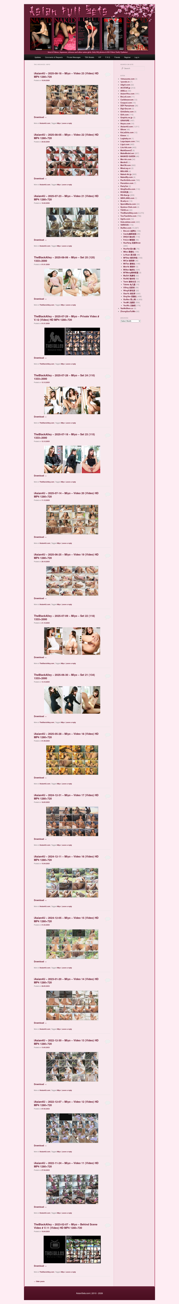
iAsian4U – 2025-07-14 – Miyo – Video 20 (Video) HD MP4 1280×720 (66, 494)
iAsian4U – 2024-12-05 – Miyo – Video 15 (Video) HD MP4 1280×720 (66, 919)
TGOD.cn (124, 210)
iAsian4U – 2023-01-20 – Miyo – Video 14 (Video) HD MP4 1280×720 (66, 980)
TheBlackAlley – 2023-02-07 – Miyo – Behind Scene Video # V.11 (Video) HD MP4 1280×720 (65, 1226)
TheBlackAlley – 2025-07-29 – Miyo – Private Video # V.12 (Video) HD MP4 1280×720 (66, 318)
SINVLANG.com (127, 198)
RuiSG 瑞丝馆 (129, 278)
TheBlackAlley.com (47, 305)
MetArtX (124, 162)
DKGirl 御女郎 (129, 236)
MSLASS (124, 171)
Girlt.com (124, 114)
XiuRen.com (125, 227)
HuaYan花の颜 (129, 248)
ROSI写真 (124, 192)
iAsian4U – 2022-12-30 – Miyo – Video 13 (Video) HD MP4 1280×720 (66, 1042)
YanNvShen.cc (126, 308)
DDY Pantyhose (127, 105)
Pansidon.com (126, 183)
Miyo (59, 123)
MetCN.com (125, 165)
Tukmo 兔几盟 (129, 284)
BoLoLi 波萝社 (129, 231)
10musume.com (127, 78)
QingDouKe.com (127, 189)
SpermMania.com (128, 204)
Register (127, 57)
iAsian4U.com (45, 123)
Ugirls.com (125, 219)
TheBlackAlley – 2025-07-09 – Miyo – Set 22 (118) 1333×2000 (64, 617)
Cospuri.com (126, 102)
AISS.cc (123, 90)
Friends (117, 57)
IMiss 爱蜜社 (128, 251)
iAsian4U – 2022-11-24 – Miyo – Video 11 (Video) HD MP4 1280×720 (66, 1164)
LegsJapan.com (127, 141)
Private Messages (74, 57)
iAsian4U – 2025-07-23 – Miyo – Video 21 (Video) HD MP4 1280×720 (66, 197)
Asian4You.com (127, 93)
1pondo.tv (125, 81)
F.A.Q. (107, 57)
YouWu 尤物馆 (129, 305)
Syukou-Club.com (128, 207)
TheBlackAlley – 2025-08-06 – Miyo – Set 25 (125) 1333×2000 (64, 259)
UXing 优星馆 (129, 287)
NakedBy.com (126, 177)
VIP (99, 57)
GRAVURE (124, 120)
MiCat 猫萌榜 (128, 260)
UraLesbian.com (127, 222)
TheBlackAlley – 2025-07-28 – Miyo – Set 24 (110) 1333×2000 (64, 376)
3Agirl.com (125, 84)
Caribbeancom (126, 99)
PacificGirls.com (127, 180)
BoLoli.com (125, 96)
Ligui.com (124, 144)
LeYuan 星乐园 (129, 254)
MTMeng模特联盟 (130, 272)
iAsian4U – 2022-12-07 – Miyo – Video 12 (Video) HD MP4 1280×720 (66, 1103)
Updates (38, 57)
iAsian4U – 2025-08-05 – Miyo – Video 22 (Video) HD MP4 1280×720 (66, 136)
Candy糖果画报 (129, 234)
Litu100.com (125, 147)
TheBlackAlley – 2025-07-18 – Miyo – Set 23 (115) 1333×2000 (64, 435)
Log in (137, 57)
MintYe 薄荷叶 (129, 266)
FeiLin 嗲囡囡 (129, 239)
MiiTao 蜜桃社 (129, 263)
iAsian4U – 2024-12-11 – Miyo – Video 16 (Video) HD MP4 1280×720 (66, 858)
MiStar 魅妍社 (129, 269)
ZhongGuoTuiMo (127, 311)
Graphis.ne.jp (126, 117)
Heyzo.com (125, 123)
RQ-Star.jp (124, 195)
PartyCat (124, 186)
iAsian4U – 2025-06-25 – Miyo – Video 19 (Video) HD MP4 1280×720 (66, 556)
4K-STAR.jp (125, 87)
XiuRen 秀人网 (129, 299)
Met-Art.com (125, 159)
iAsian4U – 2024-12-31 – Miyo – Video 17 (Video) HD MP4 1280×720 (66, 796)
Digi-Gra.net (125, 108)
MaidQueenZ (126, 150)
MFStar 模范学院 (130, 257)
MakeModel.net (127, 153)
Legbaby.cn (125, 138)
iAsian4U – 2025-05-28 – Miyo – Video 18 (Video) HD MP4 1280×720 (66, 735)
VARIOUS (124, 224)
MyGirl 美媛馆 (129, 275)
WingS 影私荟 (129, 290)
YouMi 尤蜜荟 (129, 302)
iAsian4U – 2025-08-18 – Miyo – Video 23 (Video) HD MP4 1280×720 (66, 75)
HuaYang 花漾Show (131, 242)
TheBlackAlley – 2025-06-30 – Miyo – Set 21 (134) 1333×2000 (64, 676)
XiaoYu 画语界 (129, 293)
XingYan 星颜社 (130, 296)
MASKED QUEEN (127, 156)
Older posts (39, 1281)
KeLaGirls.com (127, 132)
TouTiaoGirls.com (128, 216)
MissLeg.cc (125, 168)
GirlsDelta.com (127, 111)
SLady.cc (124, 201)
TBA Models (89, 57)
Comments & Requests (54, 57)
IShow (123, 129)
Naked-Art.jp (126, 174)
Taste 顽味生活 (129, 281)
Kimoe (123, 135)
